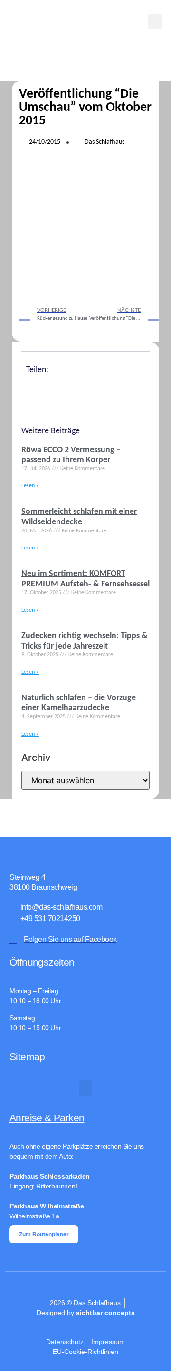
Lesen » (30, 486)
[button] (155, 21)
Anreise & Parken (47, 1117)
